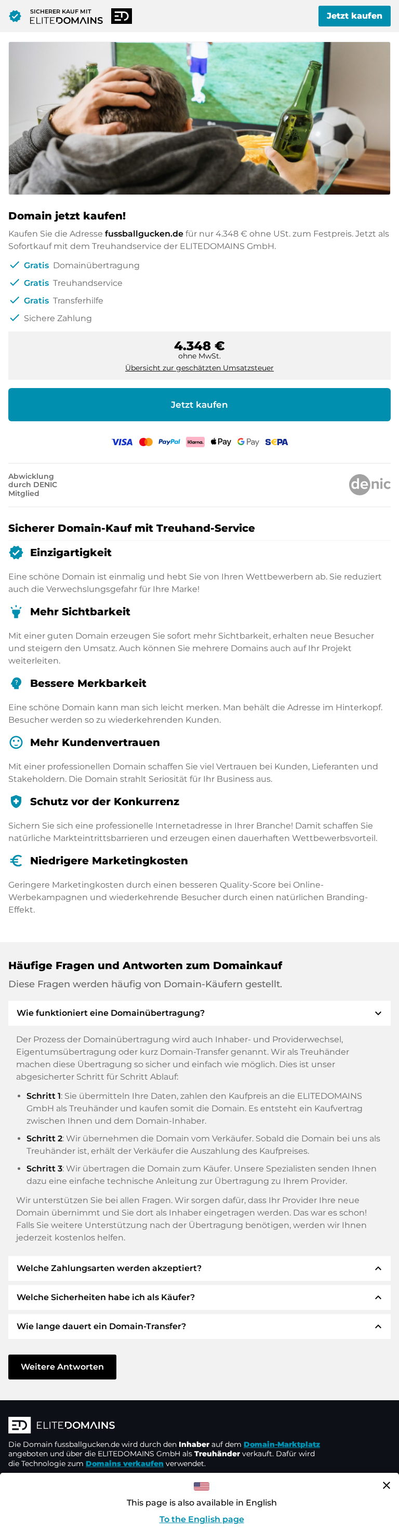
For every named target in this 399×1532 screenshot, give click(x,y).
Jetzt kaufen (354, 16)
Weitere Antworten (62, 1367)
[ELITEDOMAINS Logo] (164, 1426)
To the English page (201, 1519)
